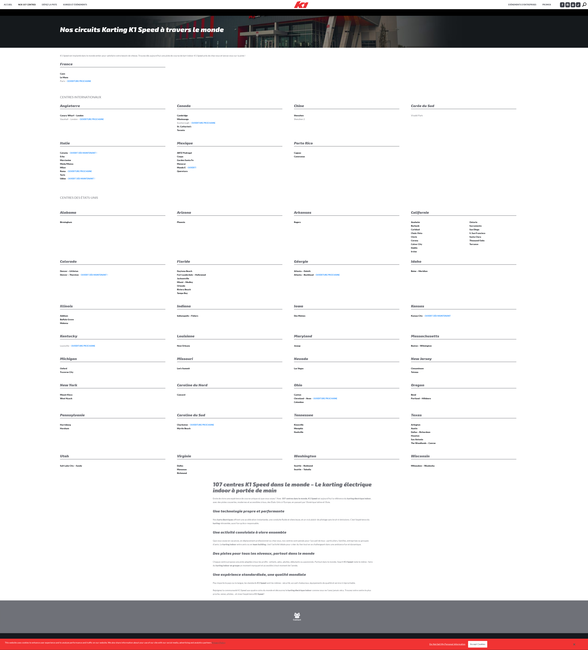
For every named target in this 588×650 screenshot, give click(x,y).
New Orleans (183, 345)
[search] (584, 4)
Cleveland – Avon (302, 398)
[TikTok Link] (578, 4)
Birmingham (66, 222)
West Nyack (66, 398)
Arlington (415, 424)
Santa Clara (475, 236)
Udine (63, 178)
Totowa (414, 372)
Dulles (180, 465)
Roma (63, 171)
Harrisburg (65, 424)
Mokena (64, 323)
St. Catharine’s (184, 126)
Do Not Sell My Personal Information (447, 644)
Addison (64, 315)
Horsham (64, 428)
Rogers (297, 222)
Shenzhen (299, 115)
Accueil (8, 4)
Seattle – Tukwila (302, 469)
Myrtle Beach (183, 428)
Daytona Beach (184, 271)
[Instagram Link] (567, 5)
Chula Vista (416, 233)
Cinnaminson (417, 368)
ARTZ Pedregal (184, 152)
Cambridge (182, 115)
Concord (181, 394)
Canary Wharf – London (71, 115)
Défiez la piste (49, 4)
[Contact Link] (297, 616)
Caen (62, 73)
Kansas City (417, 315)
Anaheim (415, 222)
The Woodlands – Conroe (423, 443)
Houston (415, 435)
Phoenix (181, 222)
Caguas (297, 152)
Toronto (181, 130)
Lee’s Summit (183, 368)
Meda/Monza (66, 163)
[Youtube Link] (573, 5)
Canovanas (299, 156)
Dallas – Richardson (420, 432)
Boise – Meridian (419, 271)
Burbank (415, 225)
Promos (546, 4)
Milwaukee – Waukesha (423, 465)
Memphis (298, 428)
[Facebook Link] (562, 5)
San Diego (474, 229)
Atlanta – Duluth (302, 271)
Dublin (414, 248)
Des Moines (299, 315)
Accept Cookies (477, 644)
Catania (64, 152)
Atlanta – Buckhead (304, 274)
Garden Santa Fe (185, 160)
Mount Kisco (66, 394)
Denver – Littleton (69, 271)
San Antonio (417, 439)
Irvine (414, 251)
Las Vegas (298, 368)
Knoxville (298, 424)
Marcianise (65, 160)
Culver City (416, 244)
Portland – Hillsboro (421, 398)
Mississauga (183, 119)
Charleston (182, 424)
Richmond (182, 473)
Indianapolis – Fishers (187, 315)
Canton (297, 394)
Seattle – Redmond (303, 465)
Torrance (473, 244)
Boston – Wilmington (421, 345)
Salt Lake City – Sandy (71, 465)
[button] (574, 644)
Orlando (181, 285)
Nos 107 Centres (27, 4)
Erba (62, 156)
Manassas (182, 469)
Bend (413, 394)
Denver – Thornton (69, 274)
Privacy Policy (218, 642)
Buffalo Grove (67, 319)
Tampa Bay (182, 293)
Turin (62, 175)
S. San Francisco (477, 233)
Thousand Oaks (476, 240)
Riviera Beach (184, 289)
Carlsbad (415, 229)
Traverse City (66, 372)
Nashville (298, 432)
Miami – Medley (185, 282)
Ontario (473, 222)
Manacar (181, 163)
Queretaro (182, 171)
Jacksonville (183, 278)
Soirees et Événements (75, 4)
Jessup (297, 345)
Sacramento (475, 225)
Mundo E (181, 167)
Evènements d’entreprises (522, 4)
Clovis (414, 236)
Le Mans (64, 77)
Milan (63, 167)
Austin (414, 428)
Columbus (299, 402)
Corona (414, 240)
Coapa (180, 156)
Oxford (63, 368)
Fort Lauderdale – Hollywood (191, 274)
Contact (297, 619)
